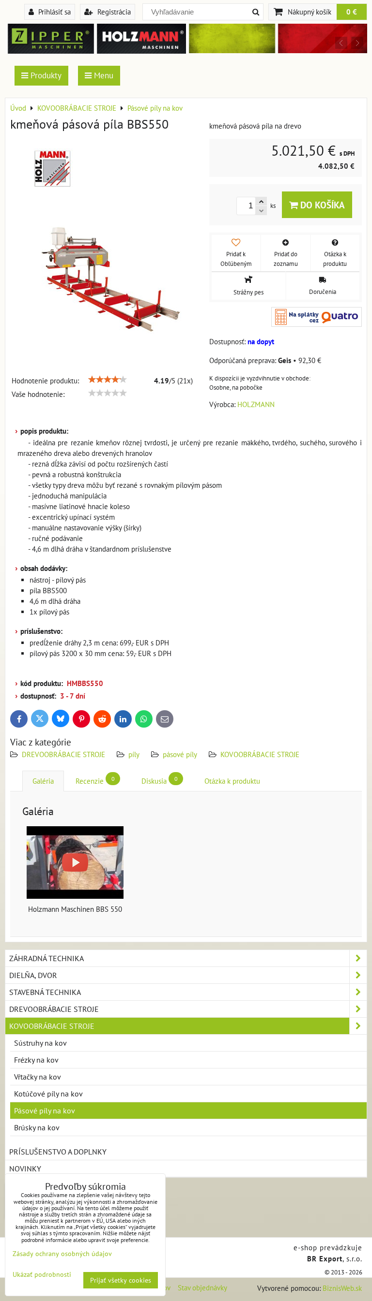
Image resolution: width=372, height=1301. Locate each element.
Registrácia (113, 11)
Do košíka (321, 205)
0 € (351, 11)
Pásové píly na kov (44, 1110)
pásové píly (180, 754)
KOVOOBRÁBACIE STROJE (259, 754)
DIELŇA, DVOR (33, 975)
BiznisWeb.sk (342, 1288)
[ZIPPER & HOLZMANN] (276, 50)
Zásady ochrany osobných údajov (62, 1253)
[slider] (107, 379)
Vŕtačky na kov (37, 1077)
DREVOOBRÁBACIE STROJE (63, 754)
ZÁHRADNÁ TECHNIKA (46, 958)
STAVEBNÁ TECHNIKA (45, 992)
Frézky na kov (36, 1060)
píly (134, 754)
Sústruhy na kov (40, 1043)
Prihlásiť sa (53, 11)
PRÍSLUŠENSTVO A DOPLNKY (58, 1151)
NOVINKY (25, 1168)
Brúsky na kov (37, 1127)
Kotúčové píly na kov (48, 1093)
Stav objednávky (202, 1287)
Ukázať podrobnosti (42, 1274)
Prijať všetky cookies (120, 1280)
